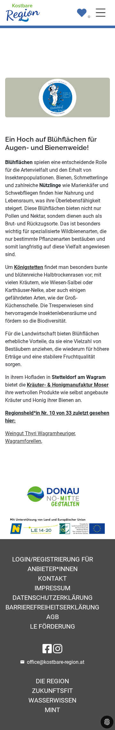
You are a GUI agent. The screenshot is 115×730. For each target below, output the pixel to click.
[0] (82, 12)
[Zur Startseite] (22, 12)
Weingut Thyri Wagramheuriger (40, 433)
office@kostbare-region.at (55, 662)
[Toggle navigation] (100, 13)
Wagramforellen (23, 441)
